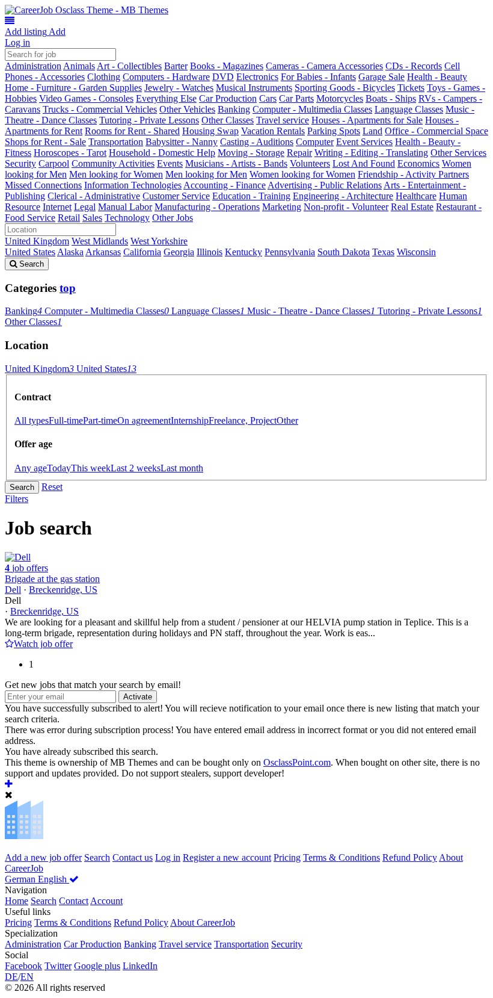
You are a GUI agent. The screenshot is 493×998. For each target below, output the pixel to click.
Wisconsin (416, 252)
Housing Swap (210, 131)
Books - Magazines (226, 66)
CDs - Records (413, 66)
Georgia (179, 252)
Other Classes (227, 120)
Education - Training (251, 196)
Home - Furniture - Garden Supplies (73, 87)
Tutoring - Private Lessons (149, 120)
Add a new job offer (43, 857)
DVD (223, 77)
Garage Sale (381, 77)
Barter (176, 66)
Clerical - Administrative (93, 196)
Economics (418, 163)
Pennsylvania (290, 252)
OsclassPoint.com (297, 762)
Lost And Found (363, 163)
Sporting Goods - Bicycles (345, 87)
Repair (299, 152)
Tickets (410, 87)
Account (106, 901)
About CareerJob (202, 922)
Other (287, 420)
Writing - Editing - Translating (371, 152)
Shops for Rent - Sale (45, 142)
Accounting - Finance (224, 185)
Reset (52, 487)
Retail (69, 217)
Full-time (66, 420)
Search (22, 487)
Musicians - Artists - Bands (236, 163)
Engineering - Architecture (343, 196)
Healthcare (416, 196)
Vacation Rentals (273, 131)
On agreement (144, 420)
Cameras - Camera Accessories (324, 66)
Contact (73, 901)
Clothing (103, 77)
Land (372, 131)
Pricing (287, 857)
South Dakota (343, 252)
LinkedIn (140, 966)
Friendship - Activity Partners (413, 174)
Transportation (115, 142)
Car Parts (296, 98)
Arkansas (103, 252)
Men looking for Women (116, 174)
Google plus (97, 966)
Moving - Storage (251, 152)
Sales (92, 217)
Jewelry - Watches (178, 87)
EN (27, 977)
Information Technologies (133, 185)
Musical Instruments (254, 87)
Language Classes (409, 109)
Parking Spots (333, 131)
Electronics (257, 77)
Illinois (209, 252)
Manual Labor (125, 207)
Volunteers (310, 163)
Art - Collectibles (129, 66)
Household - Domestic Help (162, 152)
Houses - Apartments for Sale (367, 120)
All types (31, 420)
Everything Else (166, 98)
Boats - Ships (391, 98)
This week (91, 468)
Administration (33, 66)
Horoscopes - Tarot (70, 152)
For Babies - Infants (318, 77)
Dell (13, 589)
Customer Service (176, 196)
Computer (315, 142)
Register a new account (227, 857)
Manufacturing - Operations (207, 207)
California (142, 252)
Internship (190, 420)
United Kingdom (37, 241)
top (68, 288)
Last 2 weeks (136, 468)
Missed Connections (43, 185)
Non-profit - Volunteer (346, 207)
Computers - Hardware (166, 77)
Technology (127, 217)
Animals (79, 66)
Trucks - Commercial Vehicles (100, 109)
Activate (137, 696)
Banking (234, 109)
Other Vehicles (187, 109)
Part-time (100, 420)
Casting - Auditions (256, 142)
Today (59, 468)
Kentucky (243, 252)
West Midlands (100, 241)
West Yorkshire (159, 241)
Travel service (282, 120)
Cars (268, 98)
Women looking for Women (302, 174)
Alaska (70, 252)
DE (11, 977)
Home (16, 901)
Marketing (281, 207)
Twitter (58, 966)
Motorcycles (339, 98)
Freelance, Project (243, 420)
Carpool (53, 163)
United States (30, 252)
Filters (16, 499)
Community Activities (113, 163)
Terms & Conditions (341, 857)
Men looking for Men (206, 174)
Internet (57, 207)
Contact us (132, 857)
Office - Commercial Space (436, 131)
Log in (17, 42)
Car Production (228, 98)
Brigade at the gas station (52, 579)
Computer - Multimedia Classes (312, 109)
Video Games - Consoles (86, 98)
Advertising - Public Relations (325, 185)
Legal (85, 207)
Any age (30, 468)
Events (170, 163)
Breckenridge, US (63, 589)
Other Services (458, 152)
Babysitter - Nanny (181, 142)
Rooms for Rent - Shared (132, 131)
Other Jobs (172, 217)
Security (20, 163)
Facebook (23, 966)
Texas (383, 252)
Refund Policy (409, 857)
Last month (182, 468)
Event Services (364, 142)
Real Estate (412, 207)
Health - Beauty (437, 77)
